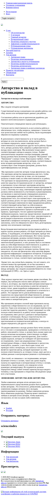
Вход (8, 14)
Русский (9, 410)
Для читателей (12, 457)
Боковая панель (12, 7)
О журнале (15, 35)
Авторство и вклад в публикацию (25, 61)
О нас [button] (8, 30)
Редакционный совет (20, 39)
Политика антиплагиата (21, 66)
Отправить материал (9, 421)
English (9, 408)
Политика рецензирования (22, 59)
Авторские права (18, 57)
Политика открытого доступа (23, 41)
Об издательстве (18, 33)
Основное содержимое (15, 5)
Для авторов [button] (11, 55)
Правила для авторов (15, 70)
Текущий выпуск (13, 50)
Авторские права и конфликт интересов (28, 68)
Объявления (11, 72)
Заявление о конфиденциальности (25, 44)
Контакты (10, 75)
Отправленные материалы (22, 48)
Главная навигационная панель (19, 3)
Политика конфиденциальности (24, 64)
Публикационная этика (21, 46)
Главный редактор (18, 37)
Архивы (9, 53)
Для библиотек (12, 461)
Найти (4, 82)
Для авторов (11, 459)
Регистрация (11, 12)
